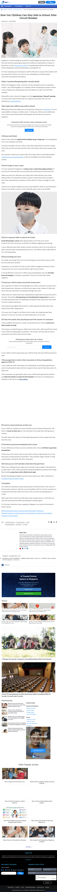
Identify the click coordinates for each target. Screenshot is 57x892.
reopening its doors (21, 65)
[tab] (5, 565)
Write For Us (11, 887)
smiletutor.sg (38, 545)
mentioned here (15, 101)
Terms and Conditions (30, 887)
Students (21, 870)
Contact (17, 887)
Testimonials (30, 712)
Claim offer (29, 130)
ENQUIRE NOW (38, 750)
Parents (5, 556)
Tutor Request (50, 2)
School (27, 522)
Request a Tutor (31, 708)
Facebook (6, 564)
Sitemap (47, 887)
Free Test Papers (31, 714)
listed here (47, 109)
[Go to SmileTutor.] (1, 9)
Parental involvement (10, 522)
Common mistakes (20, 522)
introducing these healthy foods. (12, 478)
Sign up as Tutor (28, 593)
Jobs (22, 887)
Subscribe (41, 2)
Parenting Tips (15, 556)
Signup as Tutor (31, 719)
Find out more (31, 721)
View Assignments (32, 723)
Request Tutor (28, 589)
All (3, 870)
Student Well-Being (9, 524)
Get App (29, 725)
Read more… (28, 859)
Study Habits (18, 524)
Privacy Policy (40, 887)
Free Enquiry (8, 6)
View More (28, 847)
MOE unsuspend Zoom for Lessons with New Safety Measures (22, 510)
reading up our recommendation (12, 157)
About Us (28, 6)
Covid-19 (25, 524)
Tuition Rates (18, 6)
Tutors (8, 870)
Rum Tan (5, 21)
